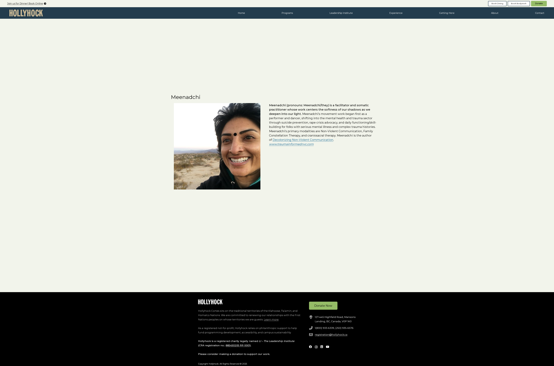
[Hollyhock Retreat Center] (26, 13)
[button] (295, 13)
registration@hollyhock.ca (331, 334)
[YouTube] (327, 346)
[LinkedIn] (321, 346)
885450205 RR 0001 (238, 345)
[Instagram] (316, 347)
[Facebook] (310, 346)
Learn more (271, 319)
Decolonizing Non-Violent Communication (303, 140)
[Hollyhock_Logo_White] (210, 301)
